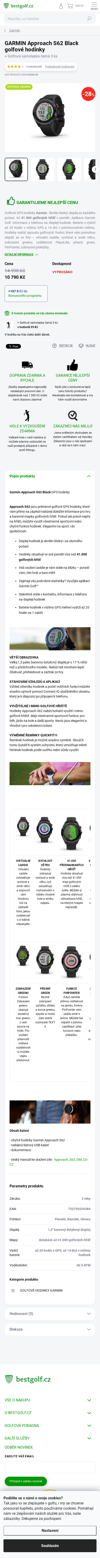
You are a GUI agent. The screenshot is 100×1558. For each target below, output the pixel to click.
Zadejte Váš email (19, 1456)
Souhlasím (50, 1546)
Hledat (89, 18)
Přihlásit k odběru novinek (26, 1481)
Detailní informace (19, 254)
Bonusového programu (25, 295)
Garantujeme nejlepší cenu (47, 202)
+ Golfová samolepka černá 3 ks (37, 325)
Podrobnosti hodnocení (60, 66)
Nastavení (50, 1530)
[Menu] (94, 6)
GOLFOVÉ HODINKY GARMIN (41, 1290)
